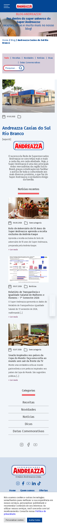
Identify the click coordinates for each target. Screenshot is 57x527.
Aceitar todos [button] (34, 520)
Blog (13, 40)
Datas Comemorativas (30, 62)
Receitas (16, 58)
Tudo (6, 58)
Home (5, 40)
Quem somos (27, 490)
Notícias (41, 58)
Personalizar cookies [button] (15, 520)
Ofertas (43, 490)
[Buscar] (20, 68)
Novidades (29, 58)
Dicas (50, 58)
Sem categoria (35, 223)
